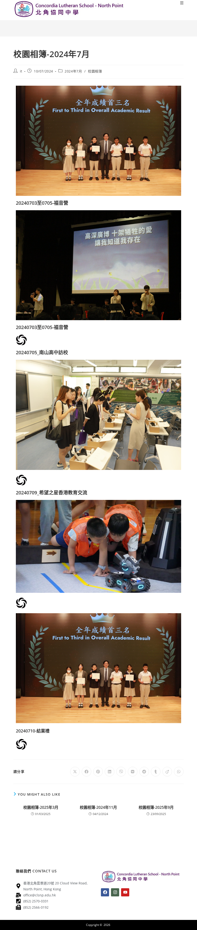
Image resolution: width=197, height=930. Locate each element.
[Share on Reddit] (144, 771)
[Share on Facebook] (86, 771)
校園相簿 (95, 71)
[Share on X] (75, 771)
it (21, 71)
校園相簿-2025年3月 (40, 807)
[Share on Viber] (121, 771)
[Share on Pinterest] (98, 771)
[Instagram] (115, 892)
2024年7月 (73, 71)
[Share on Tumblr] (155, 771)
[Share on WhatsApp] (179, 771)
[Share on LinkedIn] (109, 771)
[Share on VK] (132, 771)
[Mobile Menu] (182, 3)
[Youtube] (125, 892)
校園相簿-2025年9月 (156, 807)
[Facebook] (105, 892)
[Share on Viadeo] (167, 771)
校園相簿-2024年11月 (98, 807)
